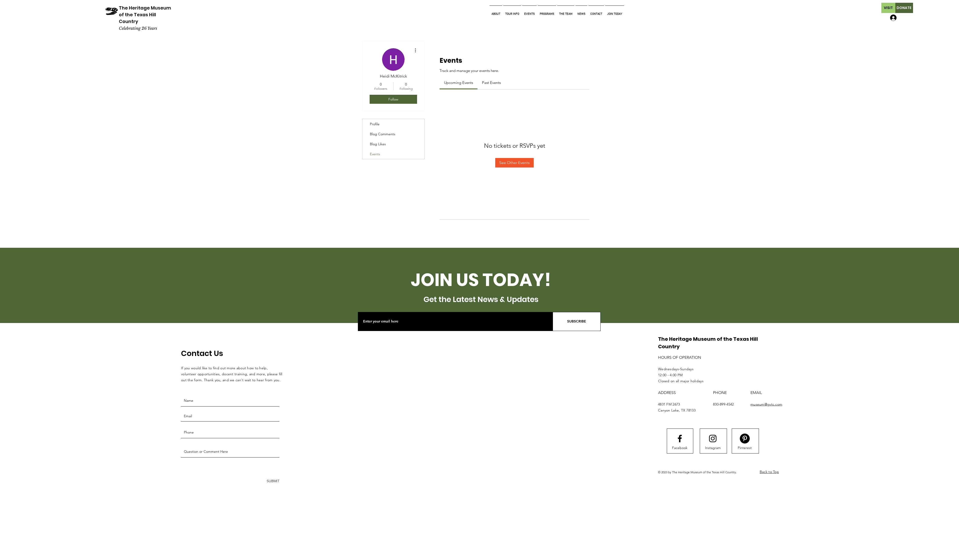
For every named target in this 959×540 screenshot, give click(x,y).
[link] (458, 82)
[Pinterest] (745, 439)
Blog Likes (378, 144)
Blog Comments (382, 134)
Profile (375, 124)
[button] (888, 8)
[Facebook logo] (680, 439)
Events (375, 154)
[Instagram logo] (713, 439)
